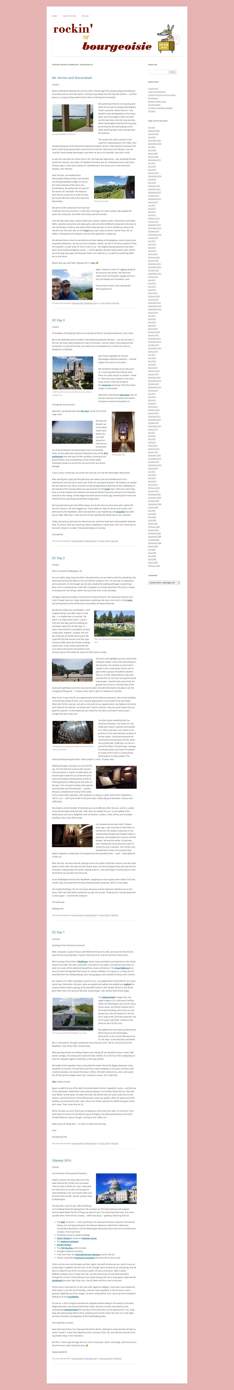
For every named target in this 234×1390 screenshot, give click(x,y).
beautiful (120, 511)
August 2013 (153, 351)
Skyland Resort (71, 1309)
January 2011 (153, 452)
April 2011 (152, 442)
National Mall (108, 997)
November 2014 (154, 306)
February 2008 (154, 566)
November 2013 (154, 341)
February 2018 (154, 186)
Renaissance (153, 98)
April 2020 (152, 150)
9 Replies (55, 1167)
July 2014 (151, 316)
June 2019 (152, 166)
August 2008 (153, 546)
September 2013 (154, 348)
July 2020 (151, 147)
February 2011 (154, 449)
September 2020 (154, 143)
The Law (85, 16)
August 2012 (153, 390)
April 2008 (152, 559)
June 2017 (152, 208)
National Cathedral (69, 1241)
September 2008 (154, 543)
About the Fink (69, 16)
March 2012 (152, 406)
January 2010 (153, 491)
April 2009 (152, 520)
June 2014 (152, 319)
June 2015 (152, 283)
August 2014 (153, 312)
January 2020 (153, 156)
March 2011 (152, 445)
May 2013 (152, 361)
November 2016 (154, 228)
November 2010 (154, 458)
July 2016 (151, 241)
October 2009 (153, 501)
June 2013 (152, 358)
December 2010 (154, 455)
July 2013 (151, 354)
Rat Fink (115, 303)
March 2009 (152, 523)
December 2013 (154, 338)
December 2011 (154, 416)
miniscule (106, 385)
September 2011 (154, 426)
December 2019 (154, 160)
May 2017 (152, 212)
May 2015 (152, 286)
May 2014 (152, 322)
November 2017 (154, 192)
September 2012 (154, 387)
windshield (57, 1280)
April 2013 (152, 364)
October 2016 (153, 231)
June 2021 (152, 137)
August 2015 (153, 277)
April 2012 (152, 403)
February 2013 (154, 371)
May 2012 (152, 400)
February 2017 (154, 218)
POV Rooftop (67, 1248)
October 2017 (153, 195)
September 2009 (154, 504)
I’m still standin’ (154, 104)
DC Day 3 (58, 320)
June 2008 (152, 553)
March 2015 (152, 293)
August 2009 (153, 507)
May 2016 (152, 247)
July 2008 (151, 549)
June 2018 (152, 179)
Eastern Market (64, 1244)
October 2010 (153, 462)
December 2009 (154, 494)
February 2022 (154, 130)
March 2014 (152, 329)
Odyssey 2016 (61, 1160)
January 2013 (153, 374)
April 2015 (152, 290)
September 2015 (154, 273)
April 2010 (152, 481)
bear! (86, 230)
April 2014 (152, 325)
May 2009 (152, 517)
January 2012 (153, 413)
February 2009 (154, 527)
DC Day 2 (58, 558)
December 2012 (154, 377)
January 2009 (153, 530)
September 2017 (154, 199)
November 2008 (154, 536)
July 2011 (151, 432)
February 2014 (154, 332)
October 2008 (153, 540)
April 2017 (152, 215)
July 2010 (151, 471)
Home (54, 16)
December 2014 (154, 303)
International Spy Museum (87, 1254)
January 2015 (153, 299)
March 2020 (152, 153)
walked (127, 984)
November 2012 (154, 380)
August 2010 (153, 468)
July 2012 (151, 393)
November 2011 (154, 419)
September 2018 (154, 176)
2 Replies (55, 326)
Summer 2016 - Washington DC (84, 303)
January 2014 (153, 335)
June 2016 (152, 244)
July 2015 (151, 280)
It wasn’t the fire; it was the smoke (162, 95)
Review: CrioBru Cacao (157, 101)
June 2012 (152, 397)
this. (93, 263)
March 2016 (152, 254)
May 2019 (152, 169)
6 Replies (55, 84)
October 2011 (153, 423)
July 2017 (151, 205)
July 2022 (151, 127)
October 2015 (153, 270)
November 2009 (154, 497)
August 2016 (153, 238)
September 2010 (154, 465)
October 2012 (153, 384)
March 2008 (152, 562)
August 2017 (153, 202)
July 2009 (151, 510)
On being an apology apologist (160, 108)
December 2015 (154, 264)
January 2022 (153, 134)
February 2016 (154, 257)
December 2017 (154, 189)
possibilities (73, 1296)
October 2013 (153, 345)
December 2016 (154, 225)
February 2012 (154, 410)
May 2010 (152, 478)
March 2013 (152, 367)
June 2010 (152, 475)
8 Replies (55, 564)
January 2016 (153, 260)
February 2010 (154, 488)
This (54, 1081)
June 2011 (152, 436)
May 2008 (152, 556)
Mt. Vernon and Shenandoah (72, 78)
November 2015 (154, 267)
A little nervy (153, 88)
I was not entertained (156, 92)
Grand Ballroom (122, 968)
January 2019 (153, 173)
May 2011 (152, 439)
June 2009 (152, 514)
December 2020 (154, 140)
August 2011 (153, 429)
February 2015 (154, 296)
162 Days (151, 111)
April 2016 (152, 251)
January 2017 (153, 221)
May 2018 (152, 182)
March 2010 (152, 484)
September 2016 (154, 234)
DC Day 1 (58, 932)
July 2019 (151, 163)
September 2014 (154, 309)
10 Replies (56, 939)
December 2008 (154, 533)
